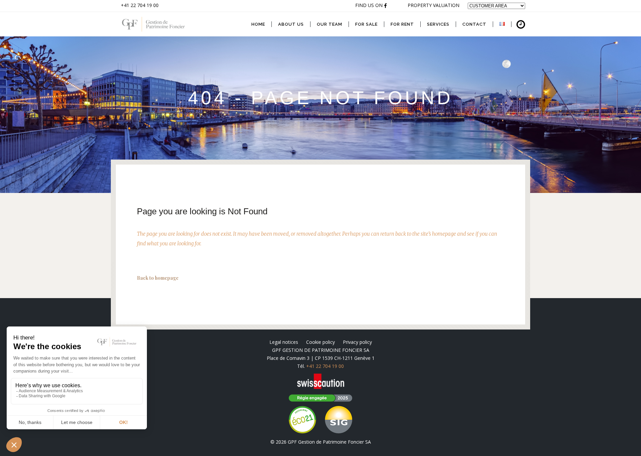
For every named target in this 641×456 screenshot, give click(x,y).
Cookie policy (320, 342)
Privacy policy (357, 342)
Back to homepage (158, 278)
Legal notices (283, 342)
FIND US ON (369, 5)
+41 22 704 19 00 (140, 5)
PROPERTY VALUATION (433, 5)
